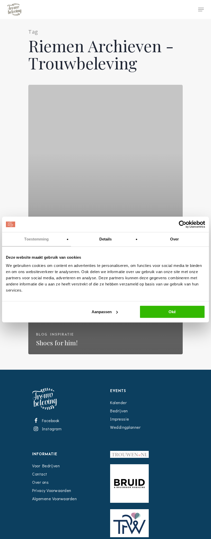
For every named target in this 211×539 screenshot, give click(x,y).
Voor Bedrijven (46, 465)
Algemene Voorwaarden (54, 498)
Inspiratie (62, 334)
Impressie (119, 419)
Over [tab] (174, 239)
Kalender (118, 402)
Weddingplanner (125, 427)
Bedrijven (119, 410)
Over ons (40, 482)
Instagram (50, 428)
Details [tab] (105, 239)
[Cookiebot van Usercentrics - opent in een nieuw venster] (182, 224)
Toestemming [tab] (36, 239)
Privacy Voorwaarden (51, 490)
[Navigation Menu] (201, 9)
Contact (39, 474)
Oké (172, 312)
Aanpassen (102, 312)
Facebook (49, 420)
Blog (42, 334)
